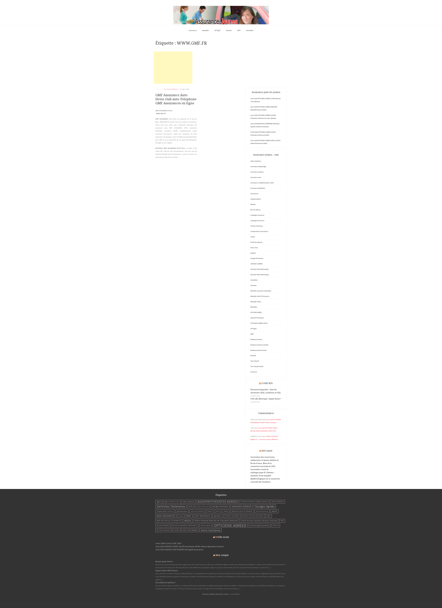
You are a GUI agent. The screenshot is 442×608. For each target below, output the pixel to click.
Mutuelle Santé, (255, 302)
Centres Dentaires (256, 226)
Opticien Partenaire (257, 318)
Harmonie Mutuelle (197, 511)
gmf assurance (182, 511)
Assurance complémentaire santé (262, 183)
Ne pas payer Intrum (164, 561)
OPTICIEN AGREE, (256, 312)
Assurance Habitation (257, 188)
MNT (282, 520)
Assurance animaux (257, 172)
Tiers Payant (254, 361)
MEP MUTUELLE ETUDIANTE (169, 521)
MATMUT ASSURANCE (232, 516)
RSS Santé (267, 450)
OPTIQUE (217, 30)
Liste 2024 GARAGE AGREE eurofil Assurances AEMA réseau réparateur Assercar (189, 546)
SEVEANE (176, 530)
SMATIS (185, 530)
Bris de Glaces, (255, 210)
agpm (159, 502)
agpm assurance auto (171, 501)
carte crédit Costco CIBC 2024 (168, 543)
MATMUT (218, 516)
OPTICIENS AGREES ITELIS (259, 323)
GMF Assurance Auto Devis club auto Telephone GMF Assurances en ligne (175, 99)
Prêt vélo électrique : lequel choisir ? (265, 398)
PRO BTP (276, 525)
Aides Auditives (255, 161)
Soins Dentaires (210, 530)
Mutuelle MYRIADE (163, 525)
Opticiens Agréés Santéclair (259, 525)
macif (181, 516)
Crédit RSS (267, 383)
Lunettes (253, 285)
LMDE (225, 511)
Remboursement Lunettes (259, 345)
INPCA (218, 511)
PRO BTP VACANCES (163, 530)
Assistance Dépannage (258, 166)
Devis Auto (254, 248)
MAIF (188, 516)
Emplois (253, 253)
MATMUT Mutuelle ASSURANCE (253, 516)
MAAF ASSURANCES (166, 516)
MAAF (274, 511)
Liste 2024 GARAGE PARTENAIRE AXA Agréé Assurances (179, 549)
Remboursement (256, 339)
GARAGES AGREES (256, 264)
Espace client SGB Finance (166, 570)
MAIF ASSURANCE (202, 516)
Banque (253, 204)
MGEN (187, 520)
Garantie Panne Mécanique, (259, 275)
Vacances (253, 372)
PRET (239, 30)
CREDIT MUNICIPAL (277, 501)
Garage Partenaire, (256, 258)
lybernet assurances (262, 511)
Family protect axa (202, 506)
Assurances (193, 30)
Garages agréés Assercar (165, 511)
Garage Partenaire (220, 506)
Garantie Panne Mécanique (259, 269)
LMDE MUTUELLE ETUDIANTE (241, 511)
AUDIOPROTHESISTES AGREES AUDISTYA (254, 501)
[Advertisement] (173, 68)
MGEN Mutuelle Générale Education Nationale (259, 521)
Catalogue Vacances (257, 215)
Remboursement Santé (258, 350)
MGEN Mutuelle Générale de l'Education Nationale (216, 521)
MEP (268, 516)
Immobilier (249, 30)
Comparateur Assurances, (259, 231)
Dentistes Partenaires (171, 506)
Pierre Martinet (172, 89)
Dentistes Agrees (256, 242)
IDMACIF (210, 511)
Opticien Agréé (205, 525)
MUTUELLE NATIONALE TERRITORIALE (184, 525)
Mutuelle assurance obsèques (260, 291)
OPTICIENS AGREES (230, 525)
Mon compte (222, 555)
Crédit (252, 237)
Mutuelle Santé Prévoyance (259, 296)
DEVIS (191, 506)
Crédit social (222, 537)
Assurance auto (255, 177)
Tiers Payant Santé (256, 366)
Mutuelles (205, 30)
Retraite (229, 30)
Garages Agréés (265, 506)
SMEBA (194, 530)
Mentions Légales (208, 594)
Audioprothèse (255, 199)
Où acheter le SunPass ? (165, 582)
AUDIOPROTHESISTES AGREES (217, 501)
